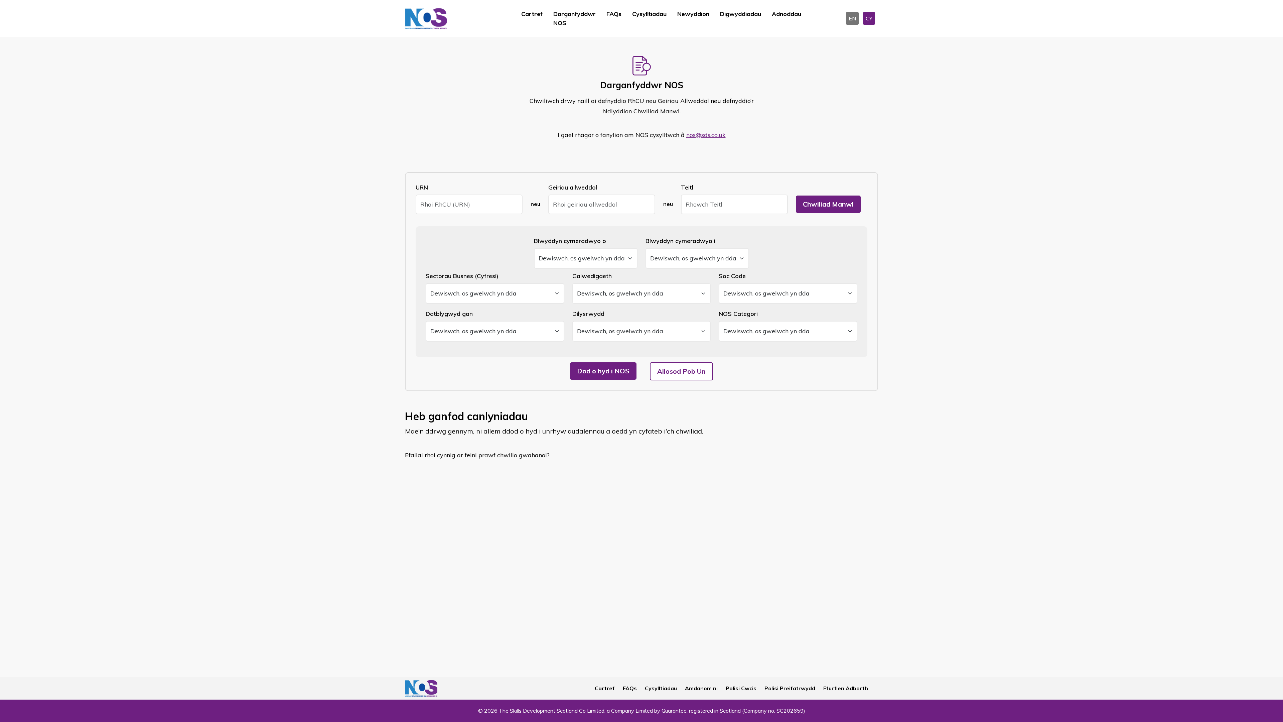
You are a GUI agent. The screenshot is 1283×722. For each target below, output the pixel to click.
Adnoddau (786, 14)
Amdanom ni (701, 688)
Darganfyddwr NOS (574, 18)
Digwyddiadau (740, 14)
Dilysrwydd (588, 314)
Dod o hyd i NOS (603, 371)
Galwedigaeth (592, 276)
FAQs (613, 14)
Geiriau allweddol (572, 187)
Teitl (687, 187)
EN (852, 18)
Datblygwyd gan (449, 314)
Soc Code (732, 276)
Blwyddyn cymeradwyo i (680, 241)
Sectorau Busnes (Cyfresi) (462, 276)
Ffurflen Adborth (845, 688)
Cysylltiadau (649, 14)
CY (869, 18)
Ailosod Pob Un (681, 371)
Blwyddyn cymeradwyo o (570, 241)
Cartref (532, 14)
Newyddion (693, 14)
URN (422, 187)
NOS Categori (738, 314)
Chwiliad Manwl (828, 204)
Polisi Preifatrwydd (789, 688)
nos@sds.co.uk (706, 135)
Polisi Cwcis (741, 688)
